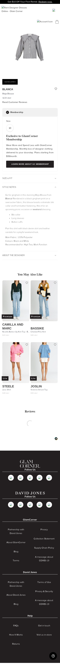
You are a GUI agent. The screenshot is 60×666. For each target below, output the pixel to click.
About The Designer (13, 255)
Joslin (36, 386)
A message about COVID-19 (44, 559)
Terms (16, 560)
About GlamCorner (16, 542)
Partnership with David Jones (16, 531)
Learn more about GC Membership (30, 164)
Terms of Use (44, 582)
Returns (16, 643)
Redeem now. (45, 1)
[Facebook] (11, 478)
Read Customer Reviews (14, 102)
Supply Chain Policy (44, 547)
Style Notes (9, 187)
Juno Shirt (6, 389)
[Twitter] (20, 478)
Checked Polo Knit (38, 332)
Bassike (37, 328)
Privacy (44, 529)
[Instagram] (30, 478)
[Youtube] (39, 478)
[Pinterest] (49, 478)
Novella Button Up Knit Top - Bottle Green (15, 332)
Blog (16, 551)
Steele (8, 386)
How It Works (16, 634)
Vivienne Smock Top (39, 389)
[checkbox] (7, 112)
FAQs (16, 625)
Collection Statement (44, 538)
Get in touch (44, 625)
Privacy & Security (44, 591)
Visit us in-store (44, 634)
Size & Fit (7, 178)
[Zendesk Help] (53, 656)
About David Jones (16, 594)
